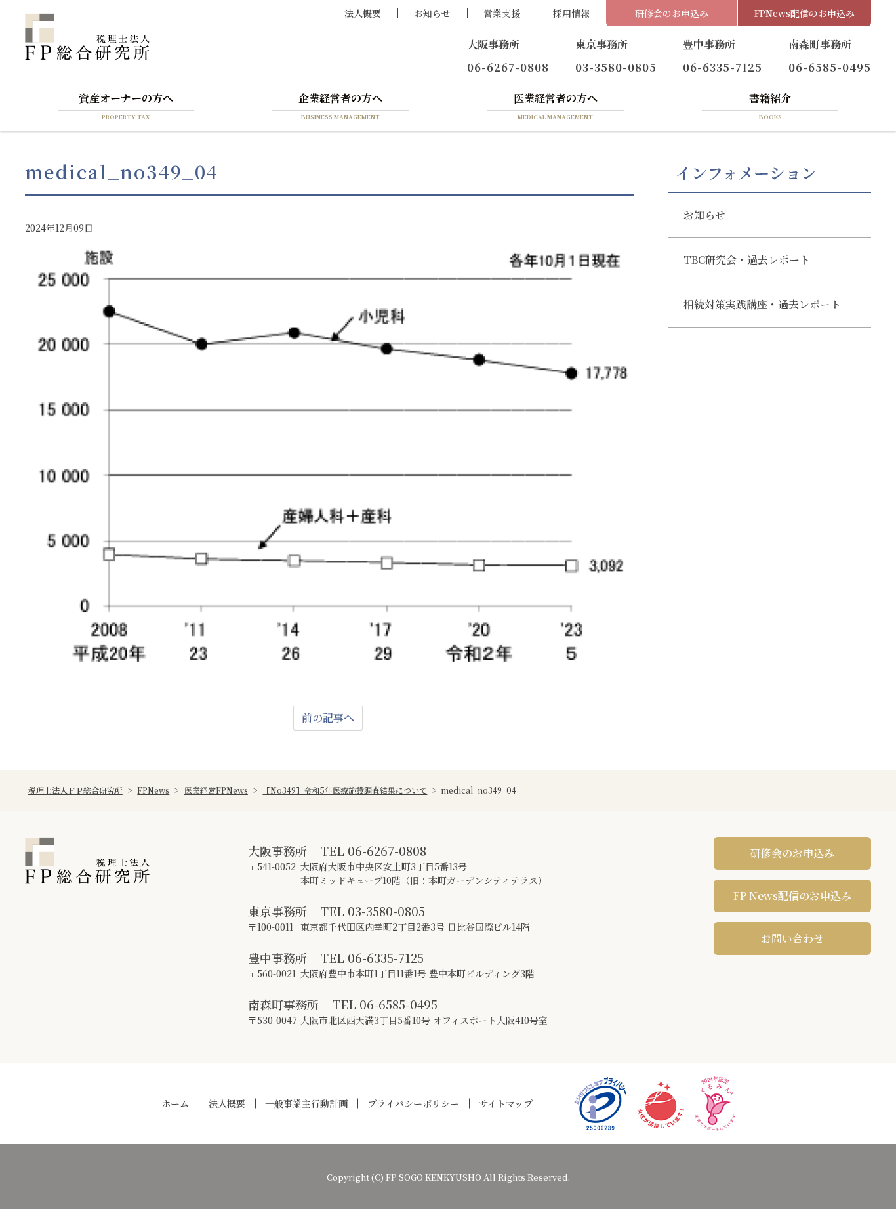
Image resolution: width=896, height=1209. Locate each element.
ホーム (175, 1103)
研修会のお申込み (671, 13)
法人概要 (362, 13)
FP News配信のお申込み (792, 895)
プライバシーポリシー (413, 1103)
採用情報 (571, 13)
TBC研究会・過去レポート (746, 259)
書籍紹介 (770, 106)
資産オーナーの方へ (126, 106)
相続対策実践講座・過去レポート (762, 304)
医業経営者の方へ (556, 106)
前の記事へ (328, 717)
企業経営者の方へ (340, 106)
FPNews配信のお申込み (804, 13)
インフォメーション (746, 172)
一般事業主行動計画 (306, 1103)
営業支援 (501, 13)
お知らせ (432, 13)
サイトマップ (506, 1103)
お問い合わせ (792, 938)
